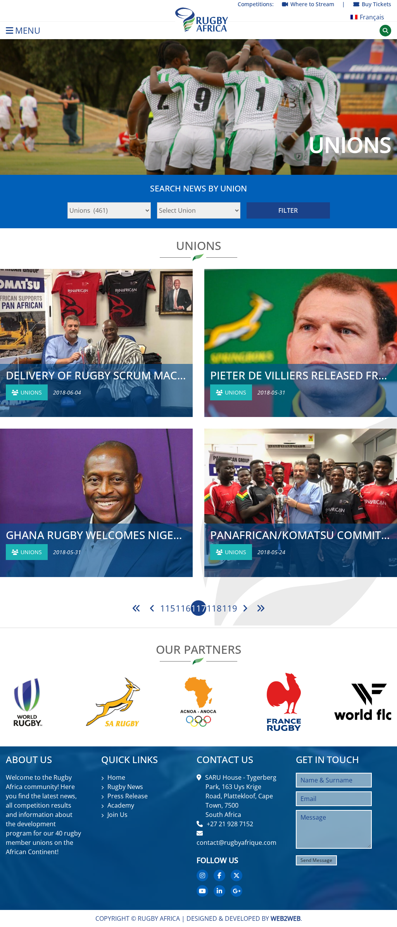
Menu (27, 30)
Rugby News (125, 786)
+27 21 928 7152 (230, 824)
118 (214, 608)
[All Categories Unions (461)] (109, 210)
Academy (120, 805)
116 (183, 608)
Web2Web (285, 918)
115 (167, 608)
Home (116, 777)
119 (229, 608)
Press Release (127, 796)
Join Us (117, 814)
